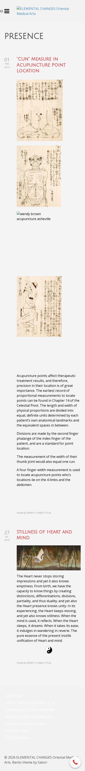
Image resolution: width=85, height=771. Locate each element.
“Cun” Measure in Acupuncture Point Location (41, 65)
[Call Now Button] (75, 762)
